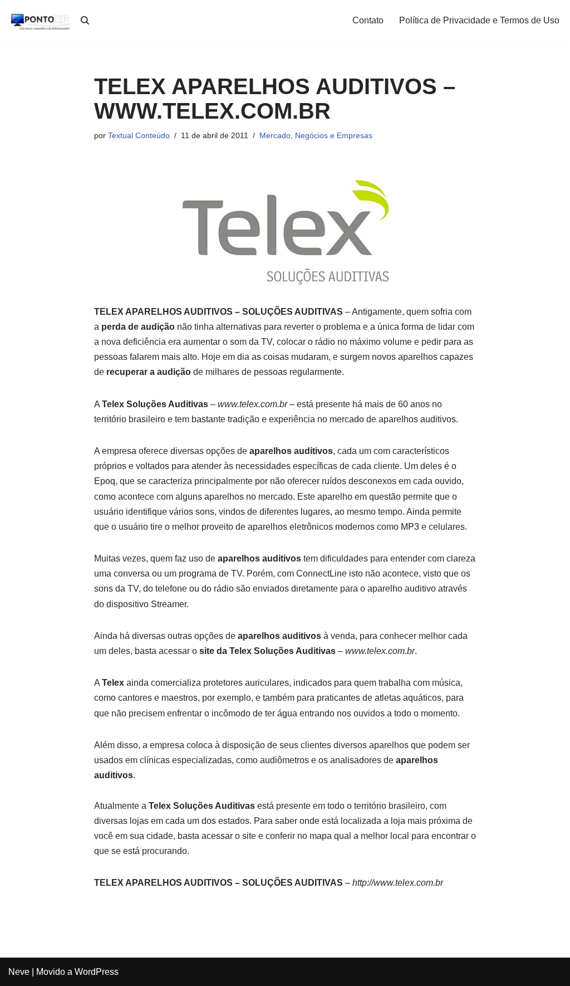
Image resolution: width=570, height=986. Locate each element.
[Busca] (85, 20)
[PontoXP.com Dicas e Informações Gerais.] (41, 20)
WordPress (97, 972)
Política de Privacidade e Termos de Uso (479, 20)
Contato (368, 20)
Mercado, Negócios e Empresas (315, 135)
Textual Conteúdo (139, 135)
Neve (19, 972)
